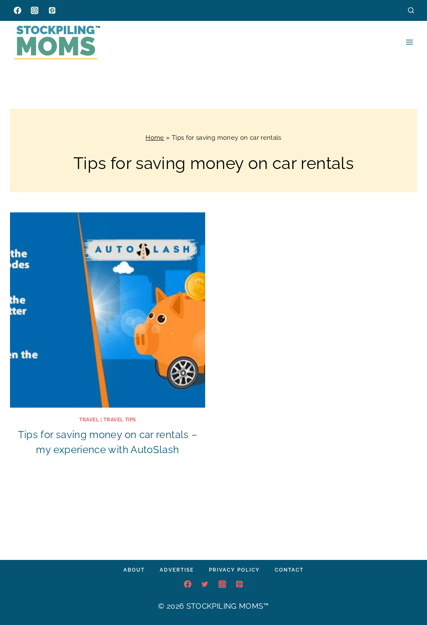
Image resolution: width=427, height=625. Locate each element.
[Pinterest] (52, 10)
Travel (89, 420)
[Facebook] (17, 10)
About (134, 570)
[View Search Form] (411, 10)
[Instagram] (34, 10)
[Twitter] (204, 584)
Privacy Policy (234, 570)
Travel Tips (119, 420)
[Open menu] (409, 41)
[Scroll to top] (407, 593)
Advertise (177, 570)
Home (155, 137)
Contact (289, 570)
